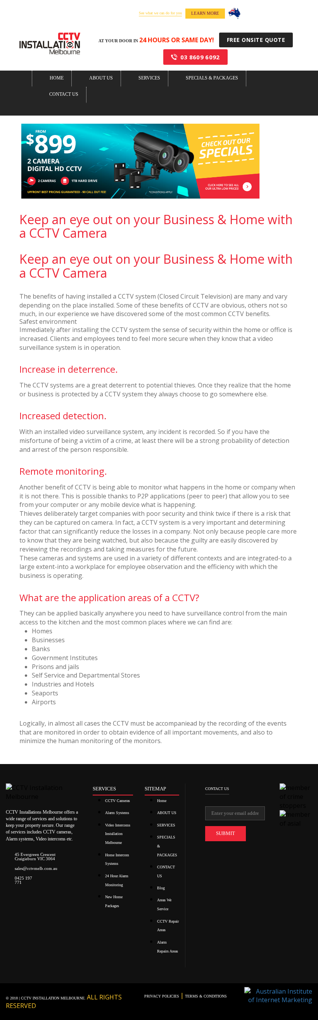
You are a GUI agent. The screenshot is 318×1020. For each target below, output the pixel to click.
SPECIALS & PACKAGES (212, 78)
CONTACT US (63, 94)
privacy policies (162, 996)
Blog (161, 888)
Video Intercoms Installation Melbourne (117, 834)
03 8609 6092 (200, 57)
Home (57, 78)
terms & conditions (205, 996)
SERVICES (149, 78)
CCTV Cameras (117, 801)
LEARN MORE (205, 13)
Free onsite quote (256, 39)
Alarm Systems (117, 813)
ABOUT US (101, 78)
